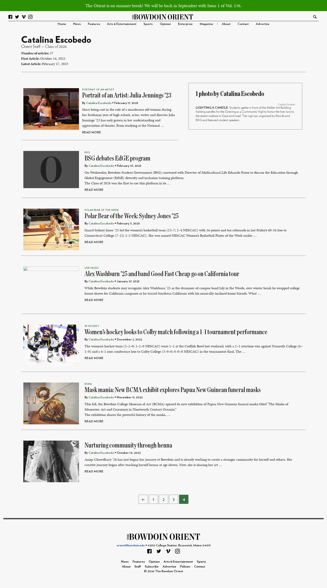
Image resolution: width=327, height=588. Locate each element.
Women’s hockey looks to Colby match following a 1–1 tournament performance (176, 332)
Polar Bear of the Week (102, 210)
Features (94, 24)
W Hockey (92, 326)
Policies (185, 566)
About (226, 24)
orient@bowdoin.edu (131, 545)
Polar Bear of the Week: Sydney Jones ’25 (132, 216)
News (77, 24)
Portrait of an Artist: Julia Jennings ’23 (126, 95)
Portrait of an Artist (98, 89)
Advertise (262, 24)
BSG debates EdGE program (117, 158)
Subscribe (152, 566)
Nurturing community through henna (128, 445)
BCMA (88, 384)
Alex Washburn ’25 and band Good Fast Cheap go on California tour (162, 273)
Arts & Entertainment (121, 24)
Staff (137, 566)
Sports (148, 24)
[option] (245, 112)
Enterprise (185, 24)
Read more (91, 132)
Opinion (165, 24)
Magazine (206, 24)
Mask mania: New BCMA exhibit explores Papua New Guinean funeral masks (173, 389)
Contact (243, 24)
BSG (87, 152)
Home (62, 24)
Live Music (92, 268)
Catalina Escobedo (286, 104)
